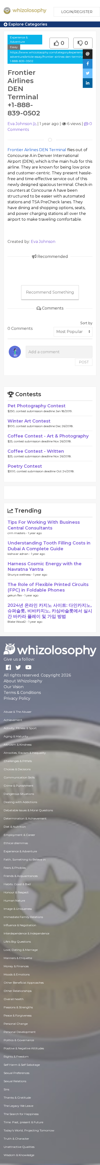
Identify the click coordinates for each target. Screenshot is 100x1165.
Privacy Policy (17, 698)
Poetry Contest (25, 466)
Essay (14, 47)
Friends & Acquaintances (21, 876)
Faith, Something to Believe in (25, 859)
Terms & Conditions (22, 692)
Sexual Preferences (16, 1073)
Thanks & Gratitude (17, 1097)
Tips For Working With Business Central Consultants (44, 525)
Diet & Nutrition (15, 826)
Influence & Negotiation (20, 925)
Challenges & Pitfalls (18, 761)
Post (84, 362)
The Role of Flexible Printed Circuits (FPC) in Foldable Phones (48, 587)
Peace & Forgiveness (18, 1015)
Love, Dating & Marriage (21, 950)
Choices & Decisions (17, 769)
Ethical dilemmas (16, 843)
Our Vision (14, 687)
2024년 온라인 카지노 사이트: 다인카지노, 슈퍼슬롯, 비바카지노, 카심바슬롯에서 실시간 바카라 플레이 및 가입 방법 (50, 611)
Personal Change (16, 1023)
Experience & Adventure (19, 39)
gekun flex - (16, 595)
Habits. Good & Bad (17, 884)
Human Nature (14, 900)
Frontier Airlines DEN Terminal (37, 150)
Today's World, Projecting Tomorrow (29, 1130)
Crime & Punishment (18, 785)
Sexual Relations (15, 1081)
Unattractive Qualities (19, 1147)
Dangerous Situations (19, 794)
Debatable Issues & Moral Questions (28, 810)
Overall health (14, 999)
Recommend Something (50, 292)
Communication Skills (19, 777)
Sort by (86, 323)
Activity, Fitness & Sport (20, 728)
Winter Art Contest (29, 421)
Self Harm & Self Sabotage (22, 1064)
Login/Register (76, 12)
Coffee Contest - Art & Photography (48, 436)
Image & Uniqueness (18, 909)
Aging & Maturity (16, 736)
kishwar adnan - (19, 554)
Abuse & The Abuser (18, 711)
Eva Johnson (20, 123)
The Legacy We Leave (18, 1106)
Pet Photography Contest (37, 406)
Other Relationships (18, 991)
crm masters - (18, 533)
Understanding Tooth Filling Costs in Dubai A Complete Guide (49, 545)
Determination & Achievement (25, 818)
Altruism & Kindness (18, 744)
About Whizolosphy (23, 681)
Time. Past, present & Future (23, 1122)
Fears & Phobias (15, 867)
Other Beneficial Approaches (24, 982)
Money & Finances (16, 966)
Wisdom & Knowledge (19, 1155)
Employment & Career (19, 835)
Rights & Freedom (16, 1056)
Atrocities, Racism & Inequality (25, 753)
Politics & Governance (19, 1040)
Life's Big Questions (17, 941)
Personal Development (20, 1032)
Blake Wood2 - (18, 621)
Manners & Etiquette (18, 958)
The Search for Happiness (21, 1114)
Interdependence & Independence (26, 933)
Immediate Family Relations (23, 917)
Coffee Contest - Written (36, 451)
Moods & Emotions (17, 974)
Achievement (13, 720)
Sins (6, 1089)
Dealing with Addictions (20, 802)
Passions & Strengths (18, 1007)
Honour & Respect (16, 892)
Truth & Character (16, 1138)
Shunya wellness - (20, 574)
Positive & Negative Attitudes (24, 1048)
